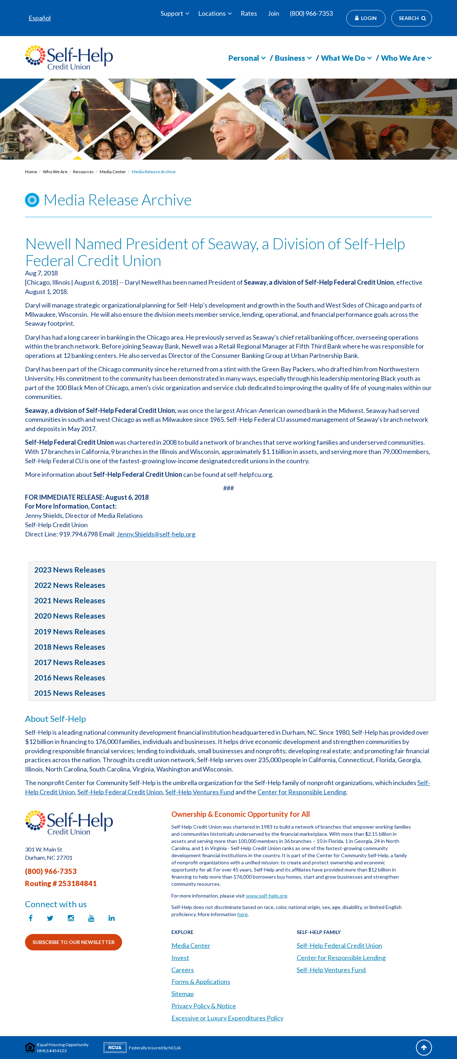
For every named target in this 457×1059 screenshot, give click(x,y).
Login (369, 18)
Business (290, 57)
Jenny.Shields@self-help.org (156, 534)
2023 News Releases (69, 569)
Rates (249, 13)
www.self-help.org (266, 896)
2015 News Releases (69, 692)
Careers (182, 970)
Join (273, 13)
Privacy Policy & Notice (203, 1006)
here (242, 914)
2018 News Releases (69, 646)
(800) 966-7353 (311, 13)
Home (31, 171)
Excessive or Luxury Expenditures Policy (227, 1018)
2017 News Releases (69, 662)
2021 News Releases (69, 600)
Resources (83, 171)
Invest (180, 957)
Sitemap (182, 994)
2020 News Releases (69, 615)
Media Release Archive (154, 171)
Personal (243, 57)
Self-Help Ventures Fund (199, 792)
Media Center (113, 171)
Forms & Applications (200, 981)
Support (172, 13)
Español (40, 18)
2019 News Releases (69, 631)
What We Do (343, 57)
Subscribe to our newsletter (73, 942)
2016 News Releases (69, 677)
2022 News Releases (69, 584)
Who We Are (403, 57)
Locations (212, 13)
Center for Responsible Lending (301, 792)
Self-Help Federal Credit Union (120, 792)
